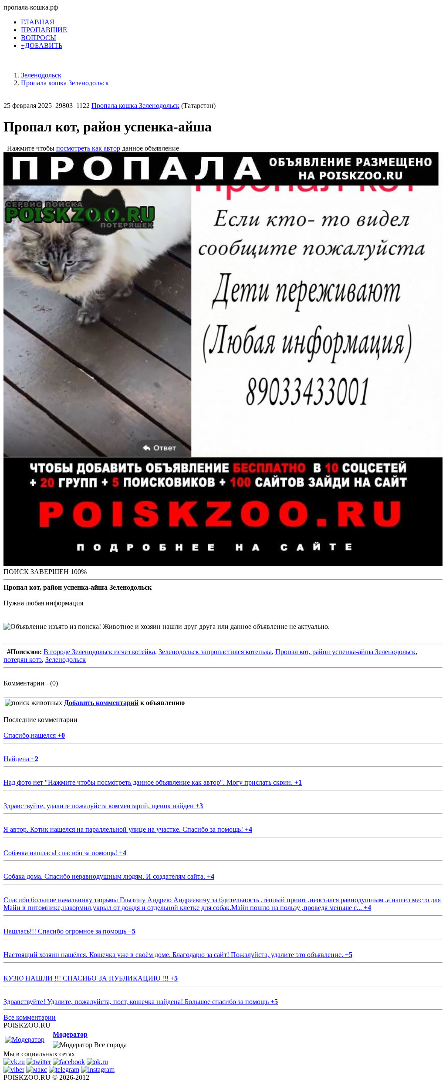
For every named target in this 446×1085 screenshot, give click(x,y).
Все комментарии (29, 1017)
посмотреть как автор (88, 148)
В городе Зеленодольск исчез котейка (99, 651)
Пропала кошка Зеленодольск (135, 105)
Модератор (70, 1034)
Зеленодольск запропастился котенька (215, 651)
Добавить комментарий (101, 702)
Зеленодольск (65, 659)
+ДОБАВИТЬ (41, 45)
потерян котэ (22, 659)
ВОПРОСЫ (38, 37)
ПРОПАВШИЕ (44, 30)
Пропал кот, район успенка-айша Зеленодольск (345, 651)
